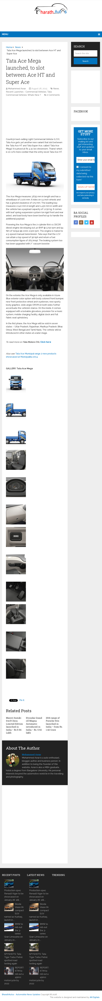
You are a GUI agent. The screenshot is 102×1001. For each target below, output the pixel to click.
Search (85, 61)
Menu (5, 34)
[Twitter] (86, 222)
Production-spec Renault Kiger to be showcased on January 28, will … (14, 895)
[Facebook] (76, 222)
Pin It (21, 700)
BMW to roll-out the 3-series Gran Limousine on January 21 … (13, 932)
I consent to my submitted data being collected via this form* (84, 173)
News (56, 88)
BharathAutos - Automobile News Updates (21, 994)
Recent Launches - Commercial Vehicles (26, 92)
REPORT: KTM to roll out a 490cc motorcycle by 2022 (14, 975)
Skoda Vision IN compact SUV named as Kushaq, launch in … (14, 912)
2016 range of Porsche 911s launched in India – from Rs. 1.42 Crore (54, 723)
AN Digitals (94, 997)
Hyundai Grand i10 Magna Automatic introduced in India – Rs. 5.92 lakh (34, 725)
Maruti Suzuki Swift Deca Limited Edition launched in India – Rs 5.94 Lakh (14, 725)
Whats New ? (34, 95)
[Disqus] (35, 825)
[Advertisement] (51, 24)
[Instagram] (81, 222)
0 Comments (53, 95)
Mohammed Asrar (17, 88)
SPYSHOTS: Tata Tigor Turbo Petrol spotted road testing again (13, 959)
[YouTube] (92, 222)
